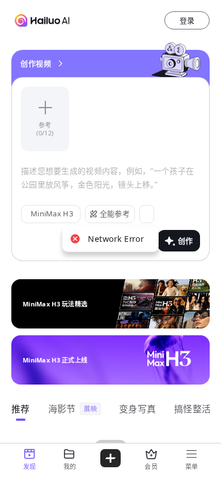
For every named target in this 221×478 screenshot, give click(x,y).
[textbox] (110, 184)
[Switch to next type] (60, 63)
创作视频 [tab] (35, 63)
